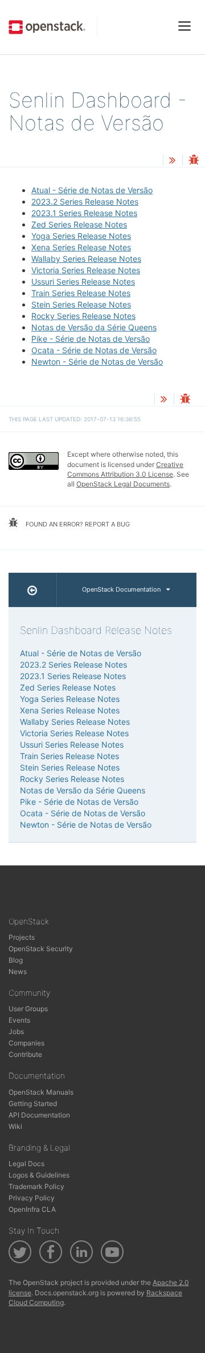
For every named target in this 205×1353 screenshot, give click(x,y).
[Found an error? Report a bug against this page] (193, 161)
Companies (26, 1043)
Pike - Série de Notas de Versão (90, 339)
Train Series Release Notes (80, 293)
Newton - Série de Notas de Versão (97, 361)
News (18, 971)
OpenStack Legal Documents (123, 484)
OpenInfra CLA (32, 1209)
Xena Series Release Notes (81, 247)
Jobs (16, 1031)
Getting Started (33, 1103)
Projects (22, 937)
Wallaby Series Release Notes (86, 259)
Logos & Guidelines (39, 1175)
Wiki (15, 1126)
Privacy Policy (32, 1198)
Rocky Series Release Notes (83, 316)
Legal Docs (26, 1163)
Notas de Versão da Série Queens (94, 327)
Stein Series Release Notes (81, 304)
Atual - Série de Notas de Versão (92, 190)
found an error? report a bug (77, 524)
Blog (16, 960)
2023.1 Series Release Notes (84, 213)
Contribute (25, 1054)
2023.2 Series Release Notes (84, 201)
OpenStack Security (41, 948)
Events (19, 1020)
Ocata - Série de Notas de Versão (94, 350)
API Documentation (39, 1115)
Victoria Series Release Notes (85, 270)
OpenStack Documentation (121, 589)
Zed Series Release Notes (79, 224)
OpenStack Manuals (41, 1092)
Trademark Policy (36, 1186)
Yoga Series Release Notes (81, 236)
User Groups (28, 1008)
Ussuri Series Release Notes (83, 281)
